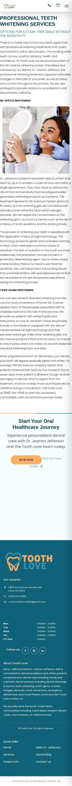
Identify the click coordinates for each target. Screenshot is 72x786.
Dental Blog (43, 754)
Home (7, 747)
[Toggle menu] (67, 6)
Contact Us (43, 762)
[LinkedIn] (42, 650)
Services (8, 754)
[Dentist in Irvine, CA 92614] (9, 9)
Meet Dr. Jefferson (48, 747)
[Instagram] (34, 650)
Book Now (26, 460)
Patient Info (11, 762)
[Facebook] (25, 650)
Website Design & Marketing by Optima (34, 781)
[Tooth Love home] (28, 562)
